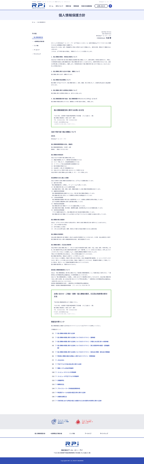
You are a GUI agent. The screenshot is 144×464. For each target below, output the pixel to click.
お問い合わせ (101, 6)
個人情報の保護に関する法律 (66, 333)
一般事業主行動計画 (39, 41)
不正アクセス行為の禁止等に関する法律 (69, 364)
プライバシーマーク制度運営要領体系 (68, 388)
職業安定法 (60, 384)
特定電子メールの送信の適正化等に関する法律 (71, 392)
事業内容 (68, 6)
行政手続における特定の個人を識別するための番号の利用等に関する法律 (79, 401)
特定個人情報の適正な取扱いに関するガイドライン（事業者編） (76, 356)
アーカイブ (36, 50)
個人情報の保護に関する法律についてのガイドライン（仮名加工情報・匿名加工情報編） (84, 352)
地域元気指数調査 (86, 6)
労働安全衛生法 (62, 397)
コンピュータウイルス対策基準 (66, 372)
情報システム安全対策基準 (65, 368)
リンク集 (36, 45)
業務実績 (76, 6)
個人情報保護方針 (38, 37)
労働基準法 (60, 380)
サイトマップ (37, 54)
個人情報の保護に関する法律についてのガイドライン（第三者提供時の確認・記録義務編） (83, 346)
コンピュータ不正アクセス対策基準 (68, 376)
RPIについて (59, 6)
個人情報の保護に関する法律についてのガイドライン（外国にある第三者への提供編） (83, 341)
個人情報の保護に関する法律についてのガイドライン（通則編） (76, 337)
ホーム (51, 6)
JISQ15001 (60, 360)
